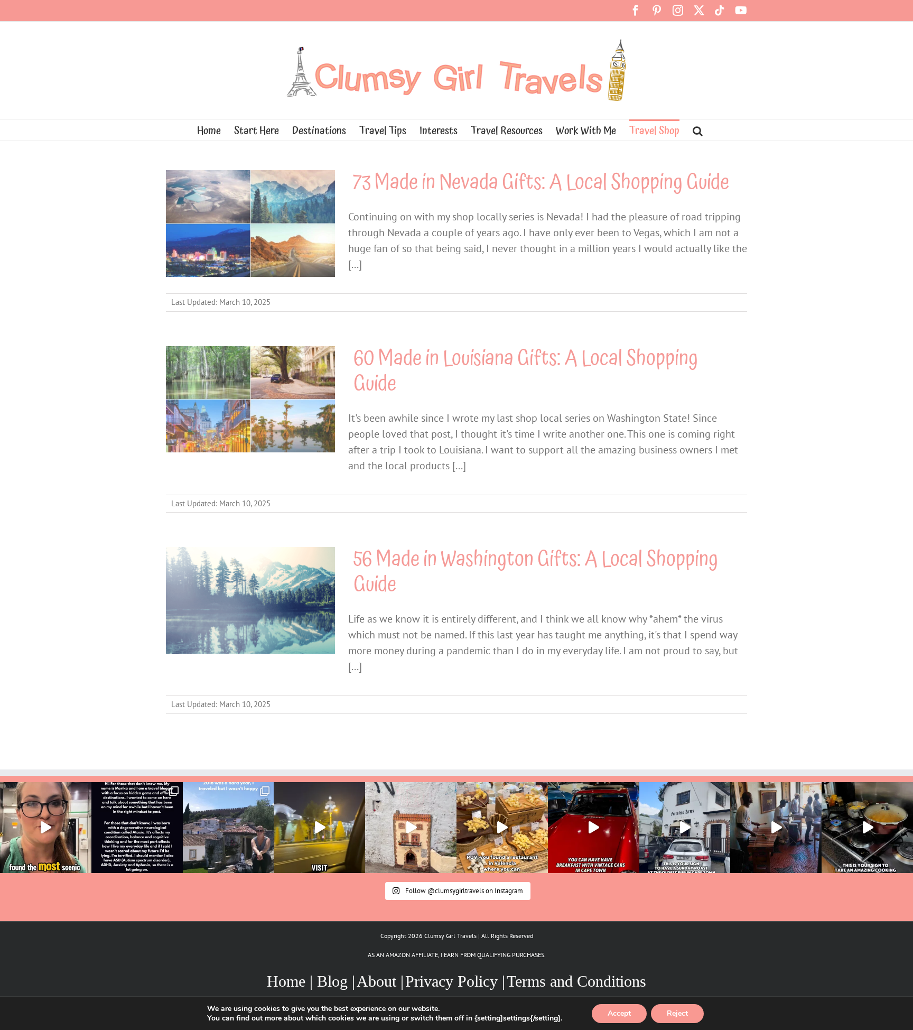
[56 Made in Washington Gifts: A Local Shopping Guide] (250, 600)
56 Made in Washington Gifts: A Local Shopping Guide (535, 572)
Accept (619, 1013)
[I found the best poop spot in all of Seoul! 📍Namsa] (45, 828)
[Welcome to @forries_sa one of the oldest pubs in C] (685, 828)
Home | (292, 981)
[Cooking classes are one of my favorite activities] (867, 828)
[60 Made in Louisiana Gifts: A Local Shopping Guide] (250, 399)
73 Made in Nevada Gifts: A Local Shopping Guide (541, 182)
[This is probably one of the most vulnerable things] (137, 828)
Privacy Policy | (455, 981)
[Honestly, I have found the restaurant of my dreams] (502, 828)
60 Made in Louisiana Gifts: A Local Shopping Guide (525, 371)
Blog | (336, 981)
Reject (677, 1013)
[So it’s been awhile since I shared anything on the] (228, 828)
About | (380, 981)
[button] (698, 130)
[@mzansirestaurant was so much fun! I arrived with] (776, 828)
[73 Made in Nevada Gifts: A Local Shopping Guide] (250, 223)
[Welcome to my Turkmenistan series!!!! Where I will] (319, 828)
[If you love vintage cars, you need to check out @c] (593, 828)
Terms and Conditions (576, 981)
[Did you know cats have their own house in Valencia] (410, 828)
